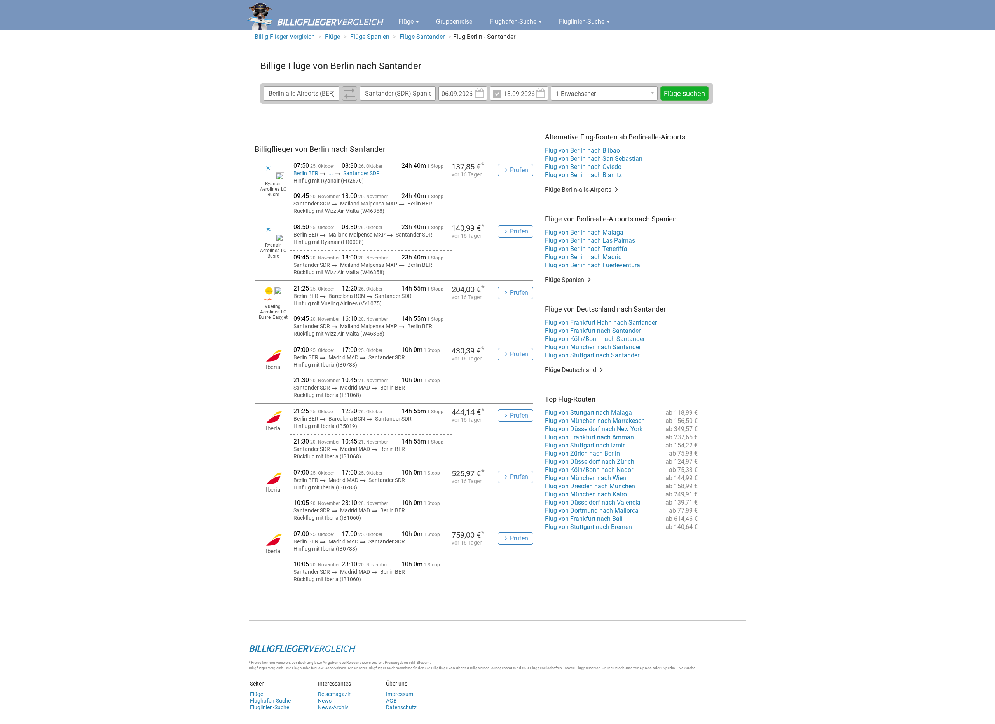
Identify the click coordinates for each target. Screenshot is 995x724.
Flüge (406, 21)
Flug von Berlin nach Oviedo (583, 167)
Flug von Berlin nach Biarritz (583, 175)
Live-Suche (686, 668)
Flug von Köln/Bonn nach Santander (595, 339)
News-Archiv (333, 707)
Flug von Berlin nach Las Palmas (590, 240)
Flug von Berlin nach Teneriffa (586, 248)
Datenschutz (401, 707)
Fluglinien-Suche (582, 21)
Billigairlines (479, 668)
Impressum (399, 694)
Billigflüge (439, 668)
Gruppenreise (454, 21)
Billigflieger (258, 668)
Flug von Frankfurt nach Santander (593, 330)
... (330, 173)
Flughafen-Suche (514, 21)
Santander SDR (361, 173)
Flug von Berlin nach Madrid (583, 257)
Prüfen (519, 170)
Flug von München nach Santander (593, 347)
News (325, 701)
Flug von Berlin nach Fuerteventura (592, 265)
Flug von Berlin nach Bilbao (582, 150)
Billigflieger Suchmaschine (390, 668)
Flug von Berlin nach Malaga (584, 232)
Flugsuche (301, 668)
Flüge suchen (684, 93)
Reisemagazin (335, 694)
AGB (391, 701)
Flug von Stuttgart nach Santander (592, 355)
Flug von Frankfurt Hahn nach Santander (601, 322)
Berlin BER (306, 173)
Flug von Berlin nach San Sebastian (593, 158)
